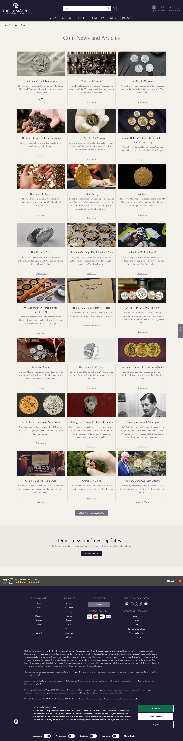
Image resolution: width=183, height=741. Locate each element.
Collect (67, 18)
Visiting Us (69, 632)
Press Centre (136, 616)
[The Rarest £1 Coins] (41, 176)
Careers (39, 628)
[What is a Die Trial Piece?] (142, 235)
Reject (156, 725)
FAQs (68, 624)
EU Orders (69, 607)
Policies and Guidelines (136, 624)
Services (39, 620)
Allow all (156, 708)
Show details (129, 736)
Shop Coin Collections (91, 512)
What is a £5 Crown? (91, 81)
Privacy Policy (51, 720)
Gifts (113, 18)
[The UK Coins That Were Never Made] (41, 405)
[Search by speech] (108, 8)
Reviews (69, 620)
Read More (91, 102)
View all (69, 637)
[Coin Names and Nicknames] (41, 463)
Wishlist (171, 10)
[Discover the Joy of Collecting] (142, 290)
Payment (68, 628)
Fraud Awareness (136, 641)
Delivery (69, 611)
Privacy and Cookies (136, 633)
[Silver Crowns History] (41, 64)
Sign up (99, 604)
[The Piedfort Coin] (41, 235)
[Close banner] (179, 705)
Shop (53, 18)
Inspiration (14, 25)
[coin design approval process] (91, 290)
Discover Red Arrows (91, 325)
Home (6, 25)
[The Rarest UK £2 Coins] (91, 121)
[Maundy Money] (41, 350)
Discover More (142, 501)
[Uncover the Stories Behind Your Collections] (41, 290)
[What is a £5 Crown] (91, 64)
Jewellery (98, 18)
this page (61, 693)
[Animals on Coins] (91, 463)
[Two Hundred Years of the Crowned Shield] (142, 350)
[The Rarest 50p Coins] (142, 64)
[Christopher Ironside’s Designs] (142, 405)
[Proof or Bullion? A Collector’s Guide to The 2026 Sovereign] (142, 121)
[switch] (71, 736)
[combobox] (87, 8)
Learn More (40, 99)
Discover (127, 18)
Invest (82, 18)
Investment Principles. (94, 666)
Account (68, 603)
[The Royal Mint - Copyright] (16, 8)
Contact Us (136, 637)
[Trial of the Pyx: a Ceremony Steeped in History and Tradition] (91, 176)
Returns (69, 615)
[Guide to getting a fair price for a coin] (91, 235)
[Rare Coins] (142, 176)
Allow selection (156, 716)
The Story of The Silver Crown (40, 81)
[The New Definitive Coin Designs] (142, 463)
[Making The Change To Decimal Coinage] (91, 405)
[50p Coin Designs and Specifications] (41, 121)
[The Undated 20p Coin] (91, 350)
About (38, 624)
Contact (39, 632)
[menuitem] (154, 8)
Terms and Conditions (136, 628)
